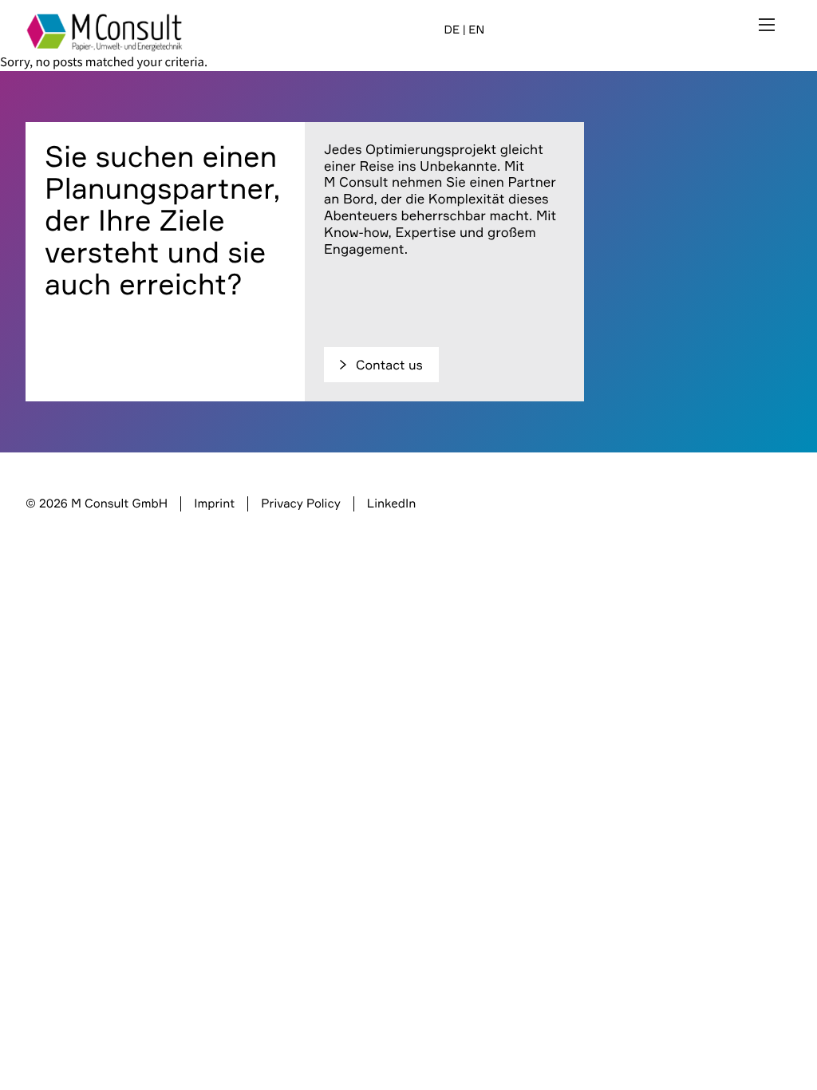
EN (476, 30)
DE (452, 30)
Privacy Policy (300, 503)
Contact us (389, 365)
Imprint (214, 503)
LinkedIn (391, 503)
